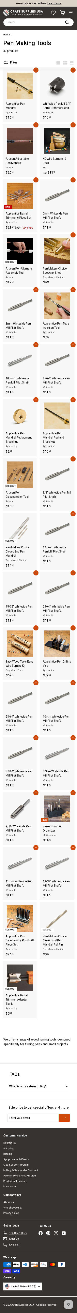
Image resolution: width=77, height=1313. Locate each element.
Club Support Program (16, 1164)
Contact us (9, 1142)
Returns (7, 1153)
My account (10, 1186)
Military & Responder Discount (20, 1170)
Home (6, 34)
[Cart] (62, 12)
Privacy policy (11, 1212)
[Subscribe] (64, 1118)
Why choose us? (12, 1207)
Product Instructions (14, 1181)
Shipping (8, 1148)
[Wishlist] (53, 12)
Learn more (54, 3)
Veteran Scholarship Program (20, 1175)
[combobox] (38, 22)
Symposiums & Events (16, 1159)
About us (8, 1202)
